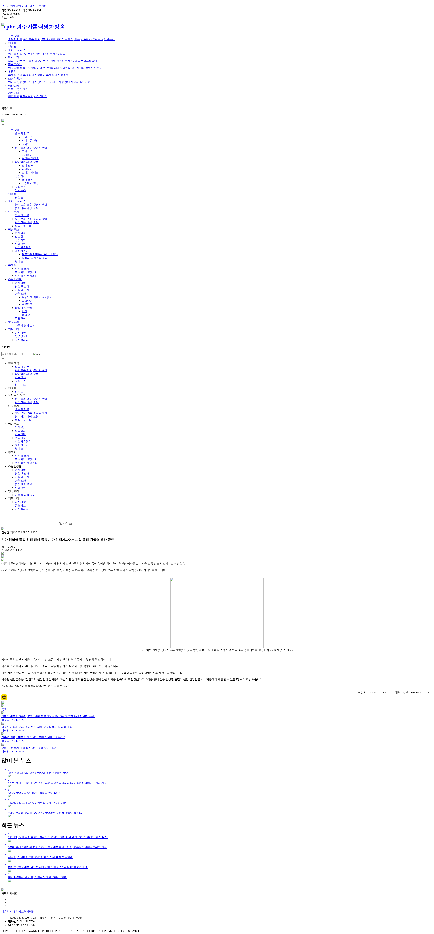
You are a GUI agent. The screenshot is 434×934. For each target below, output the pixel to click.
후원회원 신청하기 (34, 75)
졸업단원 (27, 300)
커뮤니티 (13, 92)
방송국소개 (15, 64)
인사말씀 (13, 67)
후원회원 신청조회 (57, 75)
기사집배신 (28, 6)
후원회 (12, 71)
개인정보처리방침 (24, 911)
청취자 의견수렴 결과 (34, 257)
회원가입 (15, 6)
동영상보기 (26, 96)
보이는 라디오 (16, 50)
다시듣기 (13, 57)
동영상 (26, 314)
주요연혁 (48, 67)
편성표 (12, 43)
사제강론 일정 (30, 140)
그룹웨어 (41, 6)
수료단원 (27, 304)
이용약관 (6, 911)
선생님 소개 (42, 82)
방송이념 (36, 67)
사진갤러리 (40, 96)
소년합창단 (15, 78)
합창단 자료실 (70, 82)
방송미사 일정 (30, 183)
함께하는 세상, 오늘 (68, 39)
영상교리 (13, 85)
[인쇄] (2, 557)
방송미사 (86, 39)
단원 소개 (55, 82)
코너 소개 (27, 137)
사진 (24, 311)
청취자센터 (78, 67)
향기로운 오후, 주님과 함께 (39, 39)
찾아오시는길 (93, 67)
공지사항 (13, 96)
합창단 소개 (27, 82)
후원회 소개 (15, 75)
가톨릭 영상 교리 (18, 89)
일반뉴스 (109, 39)
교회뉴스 (97, 39)
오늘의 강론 (15, 39)
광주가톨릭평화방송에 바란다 (40, 254)
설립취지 (25, 67)
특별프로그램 (89, 60)
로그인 (5, 6)
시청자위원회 (62, 67)
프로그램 (13, 35)
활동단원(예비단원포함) (36, 297)
